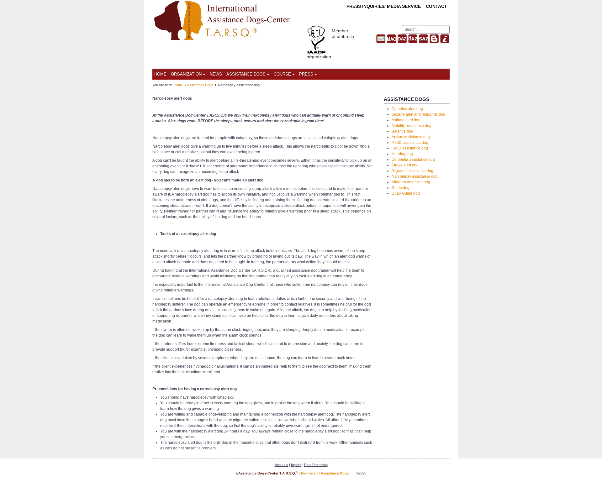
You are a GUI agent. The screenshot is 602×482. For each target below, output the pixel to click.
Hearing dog (402, 154)
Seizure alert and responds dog (418, 114)
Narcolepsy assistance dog (415, 176)
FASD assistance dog (410, 148)
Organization (186, 74)
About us (281, 465)
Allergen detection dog (411, 182)
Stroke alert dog (405, 165)
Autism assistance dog (411, 137)
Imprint (296, 465)
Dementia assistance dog (413, 159)
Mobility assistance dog (411, 125)
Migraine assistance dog (412, 171)
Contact (436, 6)
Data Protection (316, 465)
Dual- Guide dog (406, 193)
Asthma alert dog (406, 120)
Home (160, 74)
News (216, 74)
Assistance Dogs (246, 74)
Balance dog (402, 131)
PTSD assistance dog (410, 142)
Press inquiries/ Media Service (383, 6)
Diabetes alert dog (407, 109)
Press (306, 74)
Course (282, 74)
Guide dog (400, 188)
